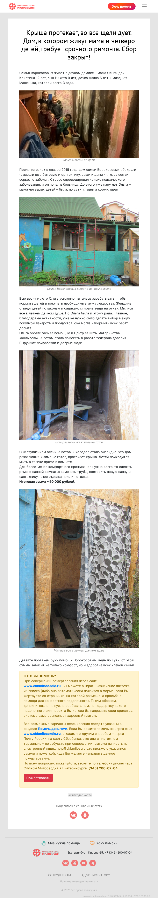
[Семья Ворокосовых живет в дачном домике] (79, 241)
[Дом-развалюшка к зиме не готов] (79, 395)
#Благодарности (80, 795)
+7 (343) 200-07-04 (118, 852)
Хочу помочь (121, 7)
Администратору (96, 875)
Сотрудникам (59, 875)
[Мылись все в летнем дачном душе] (79, 568)
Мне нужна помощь (64, 843)
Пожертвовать (38, 778)
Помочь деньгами (52, 729)
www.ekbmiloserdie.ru (42, 686)
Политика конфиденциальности (79, 881)
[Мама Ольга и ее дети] (79, 124)
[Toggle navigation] (144, 6)
